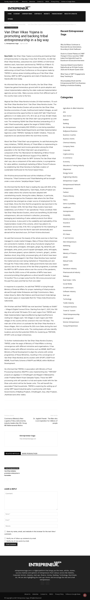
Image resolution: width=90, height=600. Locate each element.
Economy (17, 14)
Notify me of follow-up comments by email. (21, 538)
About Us (24, 1)
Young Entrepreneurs (70, 326)
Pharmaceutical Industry (71, 272)
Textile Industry (68, 303)
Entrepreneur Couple (70, 181)
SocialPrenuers (68, 288)
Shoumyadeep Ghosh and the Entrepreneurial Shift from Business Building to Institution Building (73, 83)
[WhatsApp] (22, 48)
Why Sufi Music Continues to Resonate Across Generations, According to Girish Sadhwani (71, 47)
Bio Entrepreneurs (69, 127)
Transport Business (70, 307)
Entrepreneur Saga (12, 43)
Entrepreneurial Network (71, 184)
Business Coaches (69, 135)
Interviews (66, 226)
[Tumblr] (37, 48)
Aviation (66, 120)
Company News (27, 14)
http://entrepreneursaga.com (28, 439)
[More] (52, 48)
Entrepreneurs (68, 188)
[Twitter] (11, 48)
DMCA (47, 1)
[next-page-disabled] (9, 479)
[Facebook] (6, 48)
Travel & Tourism (69, 310)
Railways (66, 276)
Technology (67, 299)
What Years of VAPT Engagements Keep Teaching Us (73, 75)
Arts (64, 112)
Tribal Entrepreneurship (18, 24)
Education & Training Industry (73, 165)
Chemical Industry (69, 142)
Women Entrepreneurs (71, 322)
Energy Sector (68, 173)
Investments (67, 230)
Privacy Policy (55, 1)
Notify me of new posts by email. (18, 541)
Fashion (66, 192)
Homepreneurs (68, 211)
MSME (65, 257)
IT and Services (68, 238)
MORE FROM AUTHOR (29, 453)
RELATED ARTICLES (12, 453)
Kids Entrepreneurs (69, 242)
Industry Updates (70, 14)
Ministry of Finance (69, 253)
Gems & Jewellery (69, 204)
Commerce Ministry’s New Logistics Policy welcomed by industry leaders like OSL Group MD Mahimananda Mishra (15, 422)
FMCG (65, 200)
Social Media (67, 284)
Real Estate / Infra (69, 280)
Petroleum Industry (70, 268)
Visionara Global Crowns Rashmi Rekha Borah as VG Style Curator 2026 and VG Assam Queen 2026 (72, 67)
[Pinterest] (16, 48)
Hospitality (66, 215)
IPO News (66, 234)
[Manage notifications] (85, 595)
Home (10, 14)
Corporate (38, 14)
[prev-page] (5, 479)
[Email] (32, 48)
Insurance (66, 223)
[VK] (47, 48)
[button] (83, 14)
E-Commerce (67, 158)
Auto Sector (67, 116)
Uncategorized (68, 318)
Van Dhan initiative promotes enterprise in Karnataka (12, 473)
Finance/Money (57, 14)
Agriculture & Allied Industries (73, 108)
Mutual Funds (68, 261)
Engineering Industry (70, 177)
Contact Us (40, 1)
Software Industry (69, 291)
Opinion (65, 265)
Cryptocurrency (68, 154)
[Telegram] (42, 48)
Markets (47, 14)
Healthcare (67, 207)
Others (10, 19)
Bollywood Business (70, 131)
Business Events (69, 139)
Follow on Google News (68, 1)
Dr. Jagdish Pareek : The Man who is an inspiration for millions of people (45, 421)
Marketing (66, 246)
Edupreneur (67, 169)
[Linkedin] (27, 48)
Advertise (32, 1)
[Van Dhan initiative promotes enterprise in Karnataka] (12, 463)
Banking (66, 123)
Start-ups (66, 295)
